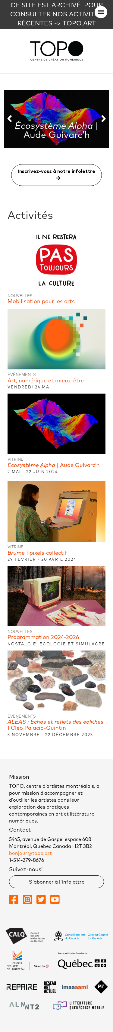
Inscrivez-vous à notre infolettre (56, 171)
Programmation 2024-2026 (43, 637)
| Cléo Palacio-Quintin (55, 725)
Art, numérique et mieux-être (46, 381)
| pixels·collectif (37, 553)
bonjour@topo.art (30, 853)
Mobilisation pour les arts (41, 301)
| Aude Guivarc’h (54, 465)
